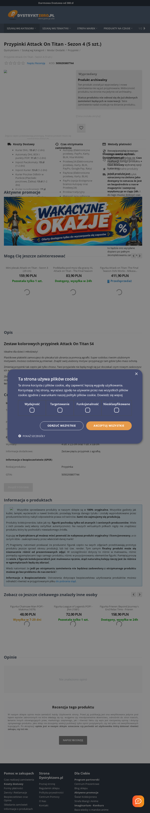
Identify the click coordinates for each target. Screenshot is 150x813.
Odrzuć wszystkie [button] (61, 425)
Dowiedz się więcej (110, 395)
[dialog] (74, 406)
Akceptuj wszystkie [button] (109, 425)
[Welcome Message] (138, 801)
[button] (31, 436)
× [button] (136, 373)
